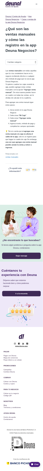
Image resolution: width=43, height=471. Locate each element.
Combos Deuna (9, 372)
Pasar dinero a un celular (13, 360)
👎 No (34, 170)
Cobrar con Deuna (10, 381)
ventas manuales (11, 157)
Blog (5, 405)
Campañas (7, 370)
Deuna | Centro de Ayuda (15, 16)
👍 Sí (28, 170)
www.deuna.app (21, 346)
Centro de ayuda (10, 417)
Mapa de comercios (11, 358)
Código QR (8, 395)
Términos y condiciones (12, 407)
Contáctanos (8, 419)
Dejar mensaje (21, 256)
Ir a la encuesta (21, 294)
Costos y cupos (9, 384)
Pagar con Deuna (10, 356)
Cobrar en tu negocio (11, 393)
